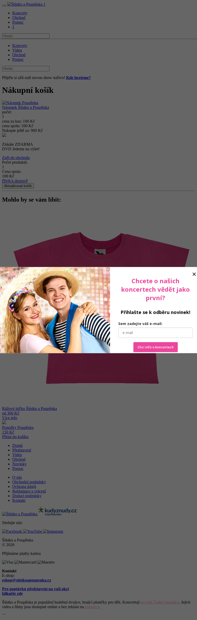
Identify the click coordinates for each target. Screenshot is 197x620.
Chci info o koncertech (155, 347)
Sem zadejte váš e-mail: (140, 323)
